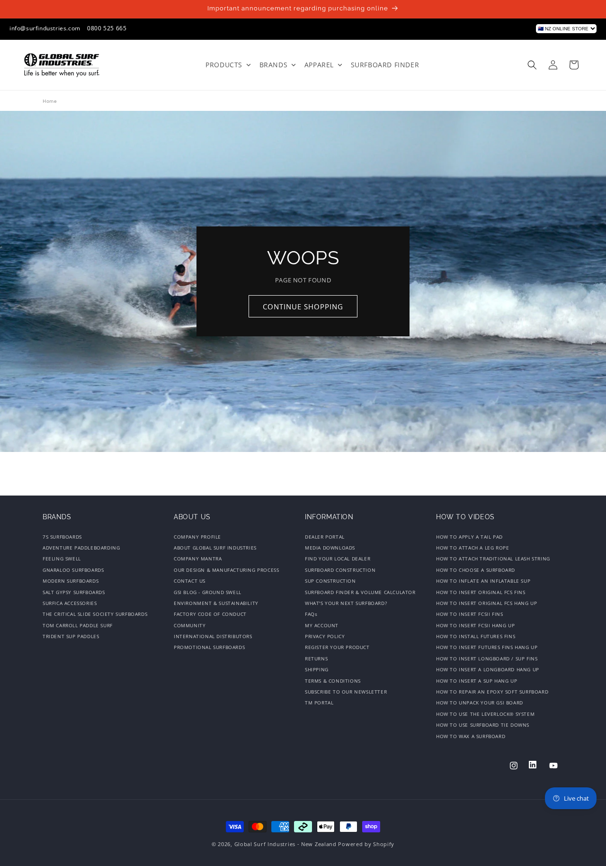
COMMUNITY (189, 625)
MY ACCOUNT (322, 625)
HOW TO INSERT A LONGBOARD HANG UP (487, 669)
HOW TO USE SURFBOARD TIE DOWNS (482, 725)
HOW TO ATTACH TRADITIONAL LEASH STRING (493, 558)
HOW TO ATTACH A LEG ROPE (472, 547)
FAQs (311, 614)
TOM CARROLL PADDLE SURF (78, 625)
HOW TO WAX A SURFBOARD (470, 736)
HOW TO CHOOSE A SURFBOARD (475, 570)
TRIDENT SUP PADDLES (71, 636)
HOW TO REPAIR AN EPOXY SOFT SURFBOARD (492, 691)
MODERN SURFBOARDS (70, 580)
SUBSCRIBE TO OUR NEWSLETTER (346, 691)
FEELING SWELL (62, 558)
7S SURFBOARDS (62, 538)
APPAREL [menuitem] (319, 64)
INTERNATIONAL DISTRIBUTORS (213, 636)
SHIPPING (317, 669)
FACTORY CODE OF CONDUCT (210, 614)
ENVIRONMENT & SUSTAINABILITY (216, 603)
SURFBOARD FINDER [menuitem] (385, 64)
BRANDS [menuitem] (273, 64)
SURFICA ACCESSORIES (70, 603)
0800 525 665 (106, 28)
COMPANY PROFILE (197, 538)
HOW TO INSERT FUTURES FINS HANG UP (486, 647)
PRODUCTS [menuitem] (223, 64)
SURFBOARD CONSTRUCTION (340, 570)
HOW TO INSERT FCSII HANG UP (475, 625)
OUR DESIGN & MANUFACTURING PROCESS (226, 570)
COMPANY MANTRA (198, 558)
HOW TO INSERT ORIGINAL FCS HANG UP (486, 603)
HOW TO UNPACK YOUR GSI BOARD (479, 702)
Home (50, 101)
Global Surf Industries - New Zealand (285, 844)
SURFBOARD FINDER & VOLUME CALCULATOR (360, 592)
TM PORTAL (319, 702)
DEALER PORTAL (325, 538)
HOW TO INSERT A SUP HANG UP (476, 680)
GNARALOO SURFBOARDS (73, 570)
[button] (532, 64)
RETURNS (316, 658)
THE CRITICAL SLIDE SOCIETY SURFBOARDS (95, 614)
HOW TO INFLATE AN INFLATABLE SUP (483, 580)
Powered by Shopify (366, 844)
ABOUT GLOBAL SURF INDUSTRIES (215, 547)
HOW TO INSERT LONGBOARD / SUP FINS (486, 658)
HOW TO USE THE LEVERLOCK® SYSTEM (485, 714)
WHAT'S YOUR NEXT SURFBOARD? (346, 603)
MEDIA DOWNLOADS (330, 547)
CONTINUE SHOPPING (303, 306)
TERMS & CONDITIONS (333, 680)
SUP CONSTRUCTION (330, 580)
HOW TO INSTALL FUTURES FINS (475, 636)
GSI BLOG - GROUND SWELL (207, 592)
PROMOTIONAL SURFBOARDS (209, 647)
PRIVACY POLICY (325, 636)
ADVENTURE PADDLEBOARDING (81, 547)
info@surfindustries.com (44, 28)
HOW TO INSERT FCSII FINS (469, 614)
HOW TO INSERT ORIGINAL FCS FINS (481, 592)
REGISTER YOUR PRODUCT (337, 647)
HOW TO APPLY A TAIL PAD (469, 538)
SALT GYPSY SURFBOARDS (74, 592)
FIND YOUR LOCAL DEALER (337, 558)
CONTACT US (189, 580)
